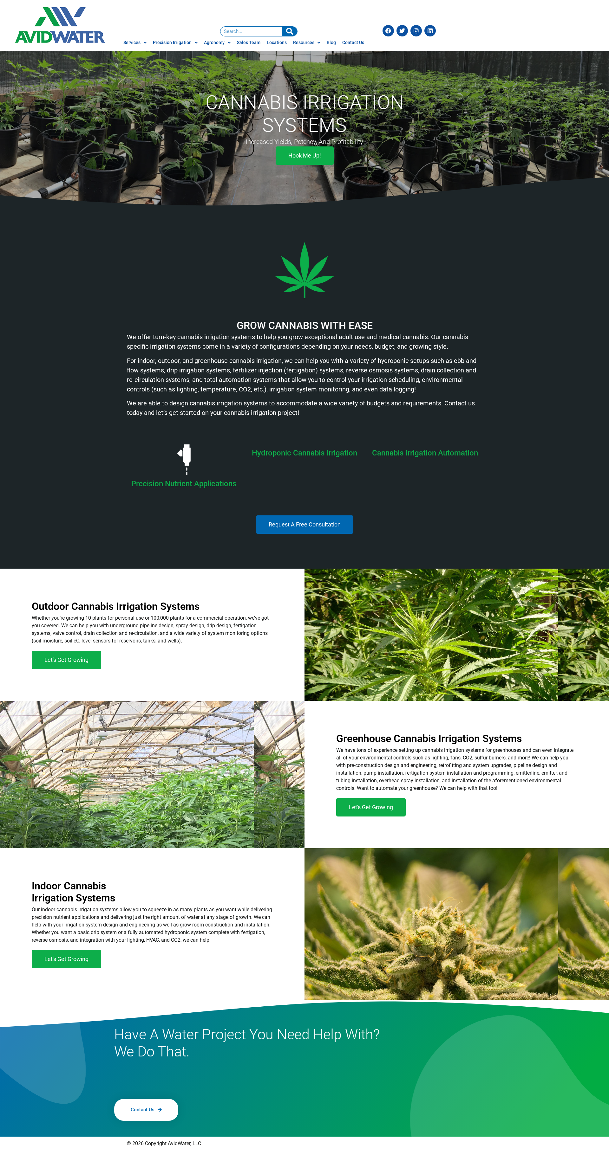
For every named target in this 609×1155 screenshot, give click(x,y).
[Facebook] (388, 30)
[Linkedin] (430, 30)
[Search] (289, 31)
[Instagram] (416, 30)
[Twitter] (402, 30)
